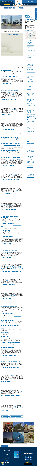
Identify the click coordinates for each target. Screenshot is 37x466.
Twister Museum (4, 245)
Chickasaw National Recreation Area (10, 145)
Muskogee (9, 174)
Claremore (5, 343)
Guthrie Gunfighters (30, 74)
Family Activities (28, 16)
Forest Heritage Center (15, 258)
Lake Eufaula (16, 190)
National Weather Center (5, 167)
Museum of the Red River (30, 117)
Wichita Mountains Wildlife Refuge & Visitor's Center (30, 178)
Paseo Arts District (30, 131)
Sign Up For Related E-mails (30, 24)
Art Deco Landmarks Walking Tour (30, 48)
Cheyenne (2, 239)
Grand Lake (5, 254)
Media (7, 454)
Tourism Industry (7, 453)
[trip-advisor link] (31, 459)
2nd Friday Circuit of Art (8, 267)
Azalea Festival (12, 175)
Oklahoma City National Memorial (12, 94)
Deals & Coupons (7, 450)
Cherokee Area (16, 415)
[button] (26, 40)
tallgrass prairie (19, 211)
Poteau (14, 339)
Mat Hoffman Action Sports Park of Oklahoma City (30, 111)
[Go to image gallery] (11, 29)
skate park (2, 328)
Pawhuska (16, 212)
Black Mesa (19, 333)
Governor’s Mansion (16, 139)
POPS (18, 87)
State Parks (28, 4)
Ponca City (9, 120)
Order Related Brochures (29, 19)
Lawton (21, 159)
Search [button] (35, 4)
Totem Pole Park (14, 78)
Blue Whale (4, 78)
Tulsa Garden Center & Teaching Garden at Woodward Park (31, 162)
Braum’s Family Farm (11, 375)
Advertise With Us (7, 455)
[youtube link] (26, 459)
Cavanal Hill (10, 339)
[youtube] (36, 15)
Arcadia (4, 85)
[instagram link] (28, 459)
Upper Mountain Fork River (31, 172)
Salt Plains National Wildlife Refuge (30, 148)
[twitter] (36, 11)
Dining (31, 4)
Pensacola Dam (8, 252)
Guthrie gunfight (13, 295)
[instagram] (36, 17)
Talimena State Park (19, 417)
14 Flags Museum (8, 301)
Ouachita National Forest (30, 129)
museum (12, 343)
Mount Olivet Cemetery (17, 225)
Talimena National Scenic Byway (6, 152)
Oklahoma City (9, 92)
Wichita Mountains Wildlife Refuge (12, 159)
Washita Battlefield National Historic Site (14, 238)
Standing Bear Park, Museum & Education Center (31, 154)
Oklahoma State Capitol (12, 131)
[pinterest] (36, 13)
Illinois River (29, 89)
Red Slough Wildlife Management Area (30, 143)
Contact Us (7, 458)
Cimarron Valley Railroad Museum (13, 311)
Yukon (12, 357)
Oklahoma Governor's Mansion (31, 122)
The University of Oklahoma (30, 84)
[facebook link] (26, 457)
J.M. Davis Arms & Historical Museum (30, 91)
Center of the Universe (5, 349)
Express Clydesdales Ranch (5, 357)
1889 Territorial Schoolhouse (16, 406)
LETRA (18, 363)
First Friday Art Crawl (19, 268)
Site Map (17, 461)
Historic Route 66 (30, 79)
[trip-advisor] (36, 19)
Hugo (2, 226)
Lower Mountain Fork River (31, 106)
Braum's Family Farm (31, 55)
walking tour (7, 321)
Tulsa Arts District (6, 269)
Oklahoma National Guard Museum (30, 46)
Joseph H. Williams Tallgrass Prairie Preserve (30, 94)
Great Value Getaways (29, 17)
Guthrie (5, 293)
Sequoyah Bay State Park (10, 417)
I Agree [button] (7, 4)
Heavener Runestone (17, 316)
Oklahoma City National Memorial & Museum (31, 119)
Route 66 (19, 71)
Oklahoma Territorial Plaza (30, 127)
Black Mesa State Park (4, 415)
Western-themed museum (6, 368)
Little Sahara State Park (6, 416)
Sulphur (18, 145)
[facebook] (36, 9)
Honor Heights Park (14, 174)
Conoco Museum (30, 67)
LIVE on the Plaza (19, 267)
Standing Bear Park (17, 218)
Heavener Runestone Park (31, 77)
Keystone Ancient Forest (13, 109)
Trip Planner (7, 457)
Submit (31, 453)
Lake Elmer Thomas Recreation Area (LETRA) (30, 100)
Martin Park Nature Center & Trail (30, 108)
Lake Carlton (7, 234)
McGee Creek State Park (15, 416)
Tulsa (3, 321)
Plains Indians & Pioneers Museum (30, 136)
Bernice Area (12, 415)
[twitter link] (28, 457)
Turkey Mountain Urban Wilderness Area (31, 168)
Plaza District (13, 268)
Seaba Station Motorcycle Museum (6, 126)
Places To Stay (13, 4)
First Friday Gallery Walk (11, 266)
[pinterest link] (31, 457)
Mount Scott (9, 161)
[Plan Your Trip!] (3, 463)
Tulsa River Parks (7, 280)
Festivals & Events (23, 4)
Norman (11, 167)
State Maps (7, 451)
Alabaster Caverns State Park (17, 414)
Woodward (20, 368)
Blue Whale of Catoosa (31, 50)
